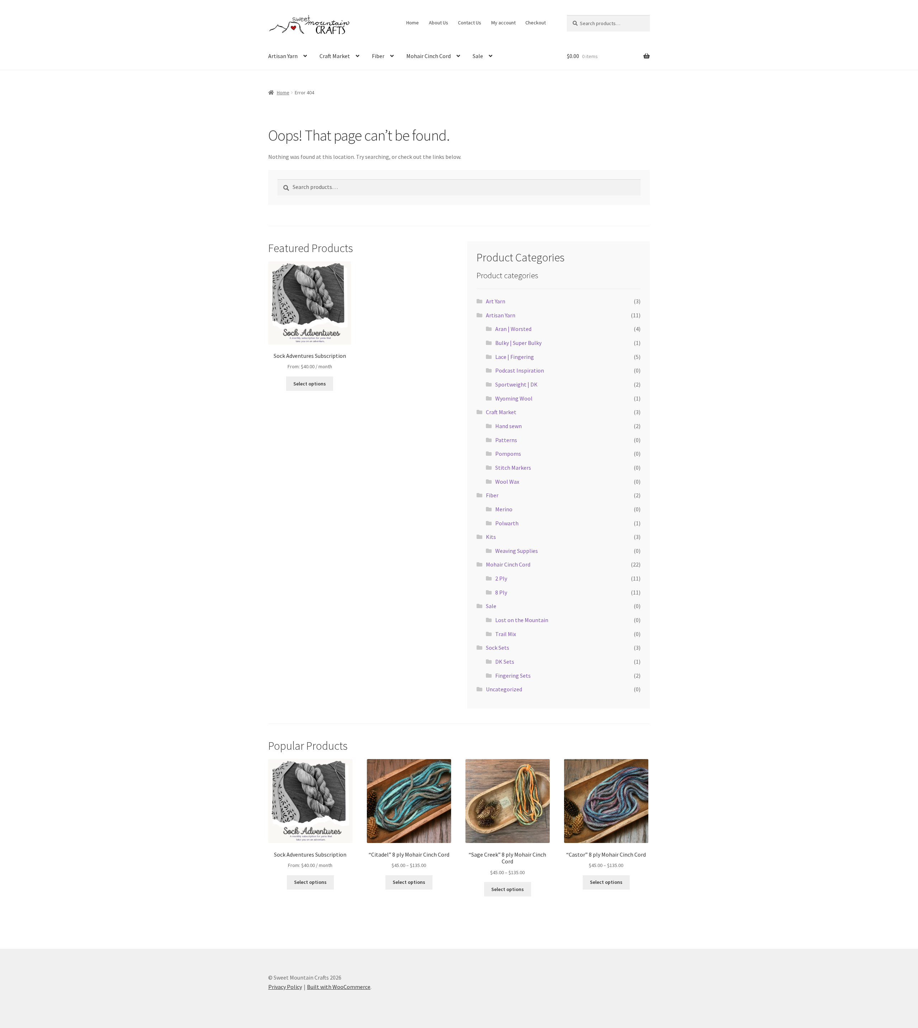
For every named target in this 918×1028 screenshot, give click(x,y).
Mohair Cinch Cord (428, 56)
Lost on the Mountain (521, 620)
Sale (478, 56)
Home (412, 22)
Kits (491, 536)
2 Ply (501, 578)
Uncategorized (504, 689)
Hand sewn (508, 426)
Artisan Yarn (283, 56)
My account (503, 22)
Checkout (535, 22)
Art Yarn (495, 301)
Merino (503, 509)
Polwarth (507, 523)
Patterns (506, 440)
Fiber (378, 56)
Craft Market (335, 56)
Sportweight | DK (516, 384)
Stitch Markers (513, 467)
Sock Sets (497, 647)
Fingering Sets (513, 675)
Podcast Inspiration (519, 370)
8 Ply (501, 592)
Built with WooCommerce (338, 986)
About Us (438, 22)
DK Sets (504, 661)
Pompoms (508, 453)
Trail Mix (505, 634)
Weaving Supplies (516, 550)
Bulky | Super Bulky (518, 342)
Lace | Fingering (514, 356)
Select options (309, 383)
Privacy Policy (285, 986)
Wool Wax (507, 481)
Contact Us (469, 22)
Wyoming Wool (514, 398)
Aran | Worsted (513, 328)
